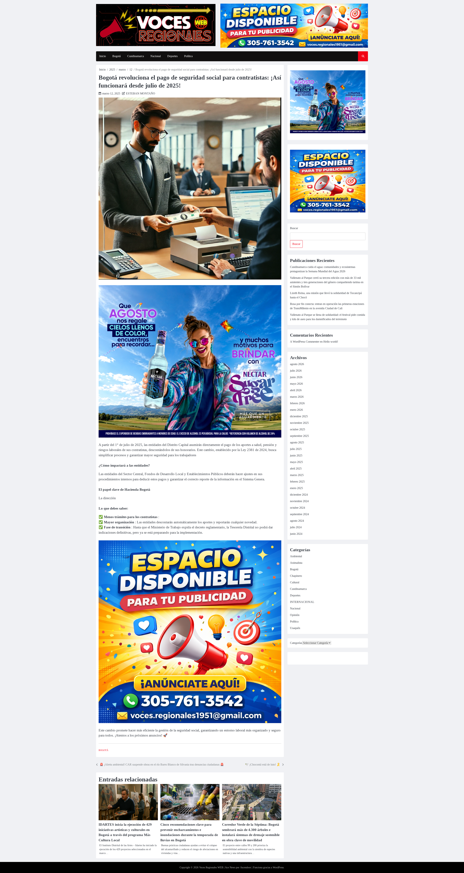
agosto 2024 (297, 520)
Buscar (294, 228)
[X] (327, 658)
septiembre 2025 (299, 435)
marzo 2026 (297, 396)
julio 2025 (296, 448)
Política (188, 56)
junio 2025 (296, 455)
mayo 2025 (296, 462)
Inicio (102, 56)
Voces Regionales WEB (211, 867)
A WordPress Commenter (304, 341)
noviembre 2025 (299, 422)
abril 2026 (296, 390)
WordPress (278, 867)
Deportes (172, 56)
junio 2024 (296, 533)
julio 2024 (296, 527)
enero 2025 (296, 488)
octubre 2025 (297, 429)
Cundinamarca (135, 56)
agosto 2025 (297, 442)
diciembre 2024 (299, 494)
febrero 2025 (297, 481)
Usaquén (295, 628)
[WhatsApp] (318, 658)
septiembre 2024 (299, 514)
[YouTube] (310, 658)
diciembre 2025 (299, 416)
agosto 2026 (297, 364)
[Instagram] (301, 658)
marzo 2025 (297, 475)
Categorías (296, 642)
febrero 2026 (297, 403)
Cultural (294, 582)
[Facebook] (293, 658)
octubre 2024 (297, 507)
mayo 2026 (296, 383)
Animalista (296, 562)
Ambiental (296, 556)
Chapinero (296, 575)
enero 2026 (296, 409)
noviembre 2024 (299, 501)
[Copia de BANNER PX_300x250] (190, 436)
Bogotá (116, 56)
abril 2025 (296, 468)
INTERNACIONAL (302, 601)
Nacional (155, 56)
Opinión (294, 615)
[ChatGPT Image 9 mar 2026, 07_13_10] (190, 722)
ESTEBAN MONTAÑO (140, 93)
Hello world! (330, 341)
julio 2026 (296, 370)
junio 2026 (296, 377)
